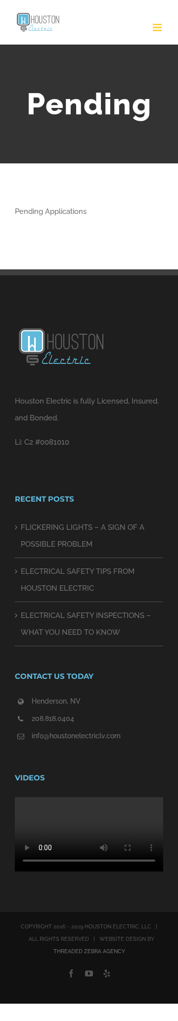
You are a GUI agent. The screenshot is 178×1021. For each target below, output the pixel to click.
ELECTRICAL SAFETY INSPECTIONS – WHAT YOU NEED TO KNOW (86, 624)
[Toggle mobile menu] (158, 27)
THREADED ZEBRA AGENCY (89, 951)
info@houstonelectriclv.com (76, 736)
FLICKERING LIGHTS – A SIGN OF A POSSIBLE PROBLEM (82, 536)
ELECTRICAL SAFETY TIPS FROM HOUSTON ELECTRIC (77, 580)
